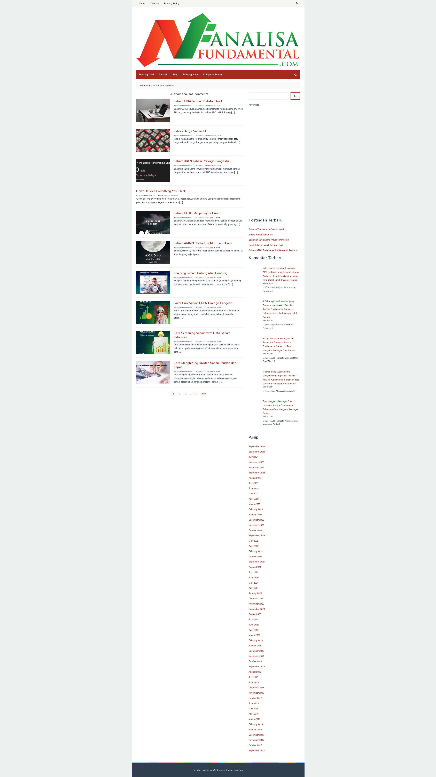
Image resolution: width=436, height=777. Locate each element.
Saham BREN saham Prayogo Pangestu (201, 161)
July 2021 (253, 572)
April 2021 (254, 587)
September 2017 (257, 750)
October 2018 (255, 698)
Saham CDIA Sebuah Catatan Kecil (198, 101)
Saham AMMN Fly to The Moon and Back (203, 243)
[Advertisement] (274, 163)
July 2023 (253, 483)
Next (203, 393)
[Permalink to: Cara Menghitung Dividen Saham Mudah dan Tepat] (153, 372)
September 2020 (257, 608)
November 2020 (256, 603)
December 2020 (256, 598)
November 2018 (256, 692)
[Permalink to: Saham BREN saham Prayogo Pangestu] (153, 170)
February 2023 (256, 509)
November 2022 (256, 525)
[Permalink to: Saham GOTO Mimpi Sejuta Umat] (153, 222)
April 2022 (254, 546)
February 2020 (256, 640)
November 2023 (256, 467)
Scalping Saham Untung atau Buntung (200, 273)
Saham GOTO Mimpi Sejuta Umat (197, 213)
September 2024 (257, 451)
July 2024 (253, 456)
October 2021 (255, 556)
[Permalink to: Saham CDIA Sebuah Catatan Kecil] (153, 110)
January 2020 (255, 645)
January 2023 (255, 514)
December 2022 (256, 519)
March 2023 (254, 504)
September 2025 (257, 446)
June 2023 (254, 488)
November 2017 (256, 739)
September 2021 (257, 561)
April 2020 (254, 629)
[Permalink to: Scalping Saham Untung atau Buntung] (153, 282)
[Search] (295, 74)
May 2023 (253, 493)
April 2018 (254, 713)
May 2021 (253, 582)
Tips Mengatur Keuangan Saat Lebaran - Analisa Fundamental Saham (278, 405)
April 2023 (254, 498)
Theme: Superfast (234, 770)
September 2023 (257, 472)
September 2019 (257, 666)
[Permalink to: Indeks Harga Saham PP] (153, 140)
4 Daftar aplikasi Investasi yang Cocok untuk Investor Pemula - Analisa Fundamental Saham (278, 305)
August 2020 (255, 614)
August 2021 (255, 566)
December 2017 (256, 734)
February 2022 (256, 551)
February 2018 (256, 724)
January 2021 (255, 593)
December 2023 (256, 462)
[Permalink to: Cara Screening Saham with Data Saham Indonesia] (153, 342)
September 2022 (257, 535)
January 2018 (255, 729)
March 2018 (254, 718)
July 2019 (253, 677)
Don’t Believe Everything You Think (161, 191)
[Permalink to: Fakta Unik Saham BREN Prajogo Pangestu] (153, 312)
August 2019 (255, 671)
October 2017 (255, 745)
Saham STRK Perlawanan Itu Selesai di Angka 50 (273, 250)
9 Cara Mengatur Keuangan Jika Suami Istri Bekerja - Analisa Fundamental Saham (278, 342)
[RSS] (297, 3)
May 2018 (253, 708)
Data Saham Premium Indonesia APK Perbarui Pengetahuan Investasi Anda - (281, 272)
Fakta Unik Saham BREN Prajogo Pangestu (203, 303)
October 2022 (255, 530)
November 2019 (256, 656)
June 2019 (254, 682)
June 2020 (254, 624)
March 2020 (254, 635)
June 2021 (254, 577)
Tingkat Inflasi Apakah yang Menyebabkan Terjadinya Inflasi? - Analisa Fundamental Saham (279, 375)
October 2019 (255, 661)
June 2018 (254, 703)
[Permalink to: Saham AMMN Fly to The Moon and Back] (153, 252)
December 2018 (256, 687)
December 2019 (256, 650)
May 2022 (253, 540)
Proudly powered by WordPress (208, 770)
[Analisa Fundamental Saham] (218, 39)
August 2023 (255, 477)
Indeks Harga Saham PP (190, 131)
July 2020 (253, 619)
